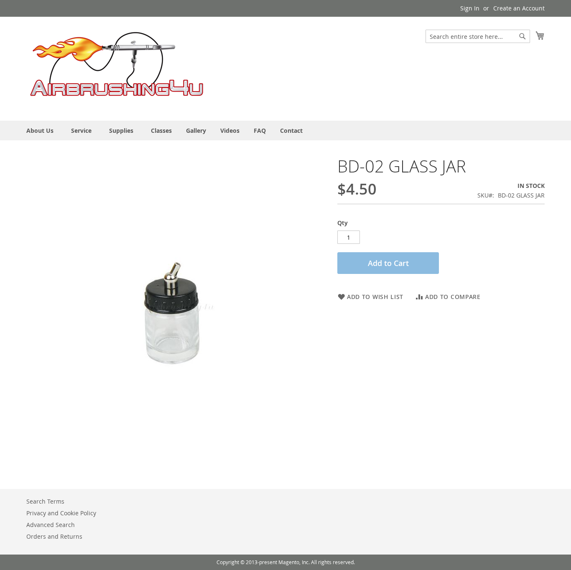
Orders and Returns (54, 536)
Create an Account (519, 8)
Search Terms (45, 501)
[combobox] (478, 36)
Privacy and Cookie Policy (61, 513)
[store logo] (116, 68)
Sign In (469, 8)
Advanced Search (50, 525)
